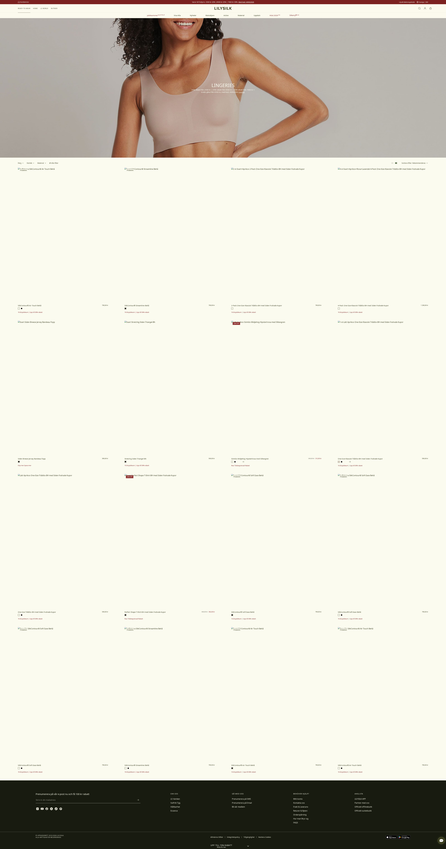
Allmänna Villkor (216, 837)
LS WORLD (44, 8)
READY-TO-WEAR (24, 8)
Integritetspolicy (233, 837)
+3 (243, 462)
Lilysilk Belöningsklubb (407, 2)
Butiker (54, 8)
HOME (35, 8)
